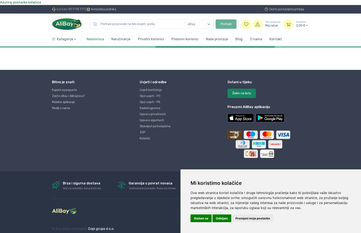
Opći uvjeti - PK (150, 102)
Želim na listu (241, 93)
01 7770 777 (77, 9)
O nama (256, 39)
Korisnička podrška (103, 9)
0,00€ (301, 24)
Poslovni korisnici (185, 39)
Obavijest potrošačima (155, 126)
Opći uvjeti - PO (150, 96)
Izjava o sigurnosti (152, 120)
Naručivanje (120, 39)
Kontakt (275, 39)
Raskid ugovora (150, 108)
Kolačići (145, 138)
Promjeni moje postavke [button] (252, 218)
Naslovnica (95, 39)
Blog (239, 39)
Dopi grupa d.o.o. (101, 229)
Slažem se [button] (201, 218)
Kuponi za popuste (64, 90)
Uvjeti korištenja (151, 90)
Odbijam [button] (222, 218)
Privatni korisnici (151, 39)
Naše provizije (217, 39)
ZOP (142, 132)
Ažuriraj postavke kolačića (20, 2)
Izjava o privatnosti (153, 114)
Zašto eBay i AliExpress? (68, 96)
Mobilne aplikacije (63, 102)
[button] (241, 117)
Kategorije (65, 39)
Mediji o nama (61, 108)
